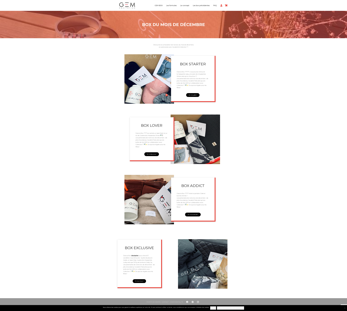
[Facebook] (187, 302)
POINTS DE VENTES (153, 302)
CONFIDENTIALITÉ (176, 302)
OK (213, 308)
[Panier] (226, 5)
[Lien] (127, 5)
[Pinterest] (192, 302)
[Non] (345, 308)
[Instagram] (197, 302)
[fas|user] (221, 5)
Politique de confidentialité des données (230, 308)
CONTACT (165, 302)
